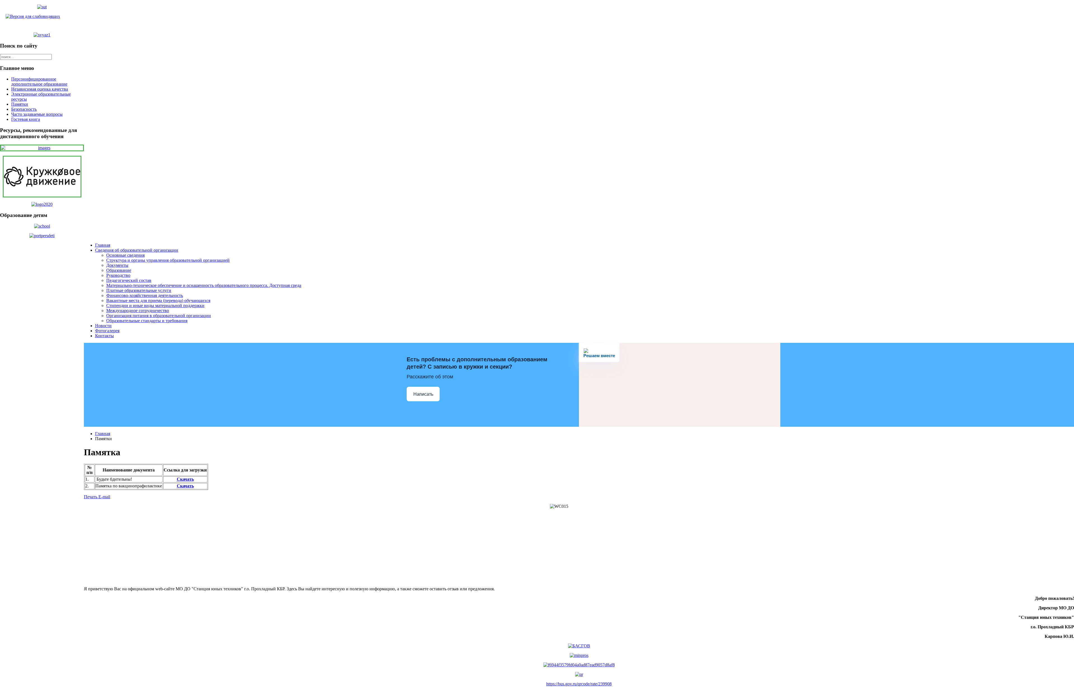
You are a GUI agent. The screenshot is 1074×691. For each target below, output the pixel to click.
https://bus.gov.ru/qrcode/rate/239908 (579, 683)
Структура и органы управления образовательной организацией (168, 260)
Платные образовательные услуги (138, 290)
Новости (103, 325)
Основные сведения (125, 255)
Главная (102, 245)
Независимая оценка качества (39, 89)
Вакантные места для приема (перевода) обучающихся (158, 300)
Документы (117, 265)
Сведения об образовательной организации (136, 250)
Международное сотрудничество (137, 310)
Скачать (185, 479)
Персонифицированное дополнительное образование (39, 81)
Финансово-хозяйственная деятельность (144, 295)
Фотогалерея (107, 330)
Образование (118, 270)
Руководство (118, 275)
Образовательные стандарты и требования (146, 320)
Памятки (19, 104)
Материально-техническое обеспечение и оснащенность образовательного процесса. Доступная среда (203, 285)
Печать (91, 496)
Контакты (104, 335)
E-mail (104, 496)
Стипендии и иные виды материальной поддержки (155, 305)
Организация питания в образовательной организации (158, 315)
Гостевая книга (25, 119)
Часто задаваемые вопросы (37, 114)
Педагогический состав (128, 280)
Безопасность (24, 109)
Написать (423, 394)
